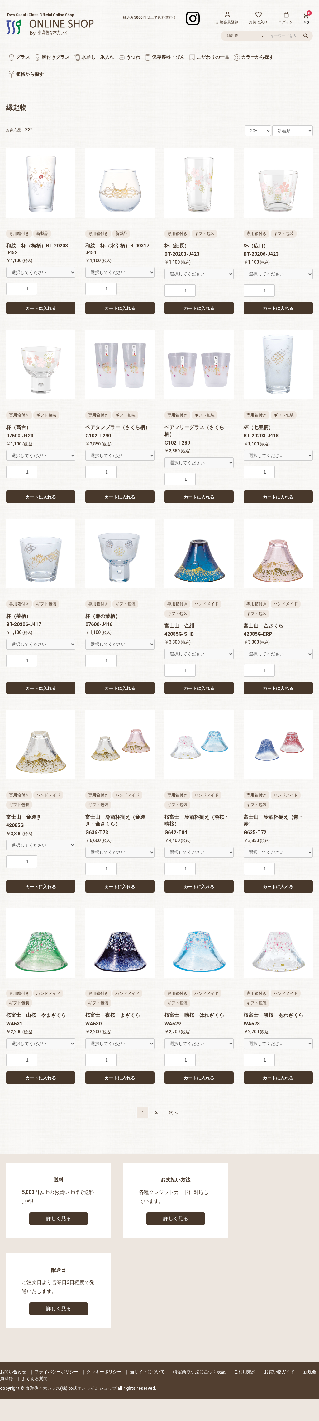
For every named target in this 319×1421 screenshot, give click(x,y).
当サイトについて (147, 1371)
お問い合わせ (13, 1371)
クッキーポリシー (104, 1371)
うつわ (132, 57)
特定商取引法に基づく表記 (199, 1371)
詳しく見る (58, 1218)
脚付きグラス (55, 57)
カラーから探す (257, 57)
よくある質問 (34, 1378)
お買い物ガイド (279, 1371)
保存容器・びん (168, 57)
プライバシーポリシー (56, 1371)
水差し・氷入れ (97, 57)
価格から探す (29, 74)
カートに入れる (41, 308)
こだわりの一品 (212, 57)
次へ (173, 1112)
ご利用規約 (245, 1371)
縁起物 (16, 107)
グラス (22, 57)
